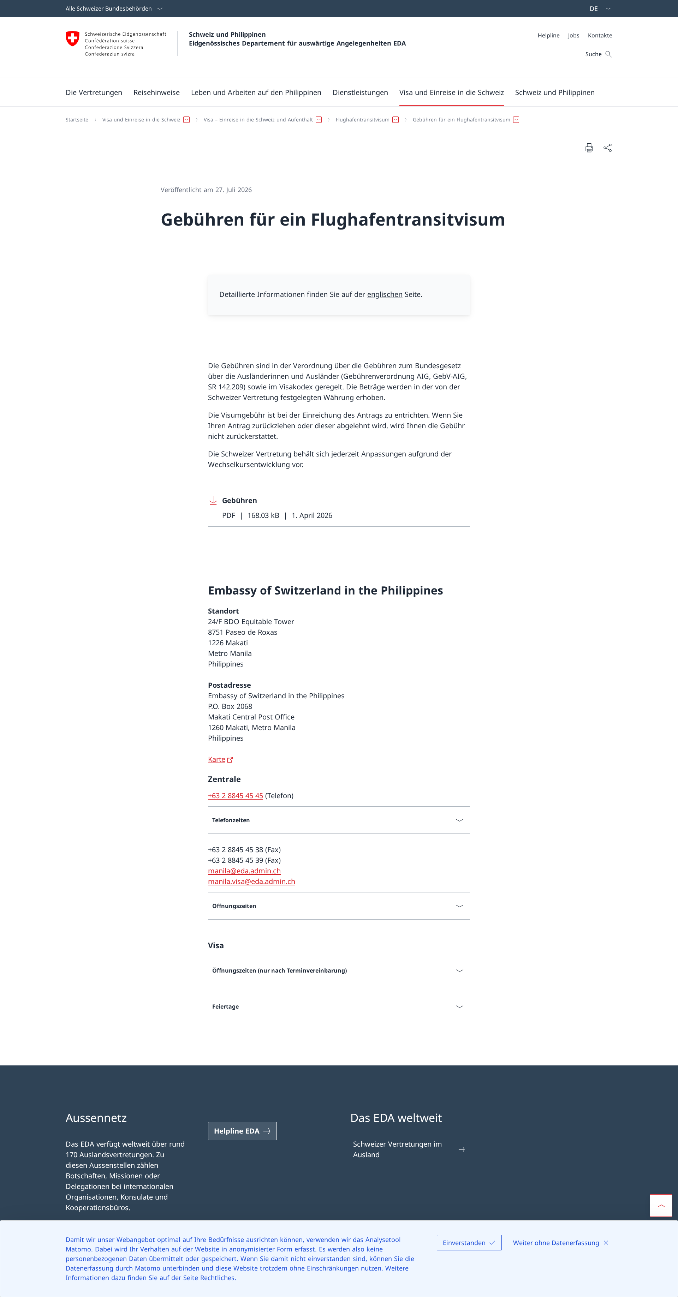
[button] (94, 92)
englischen (385, 294)
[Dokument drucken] (589, 147)
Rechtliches (217, 1277)
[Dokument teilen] (607, 147)
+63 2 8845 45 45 (235, 795)
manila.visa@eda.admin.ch (251, 881)
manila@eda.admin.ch (244, 870)
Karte (216, 759)
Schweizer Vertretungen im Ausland (397, 1149)
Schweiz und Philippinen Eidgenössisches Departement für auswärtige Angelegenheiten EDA (297, 38)
